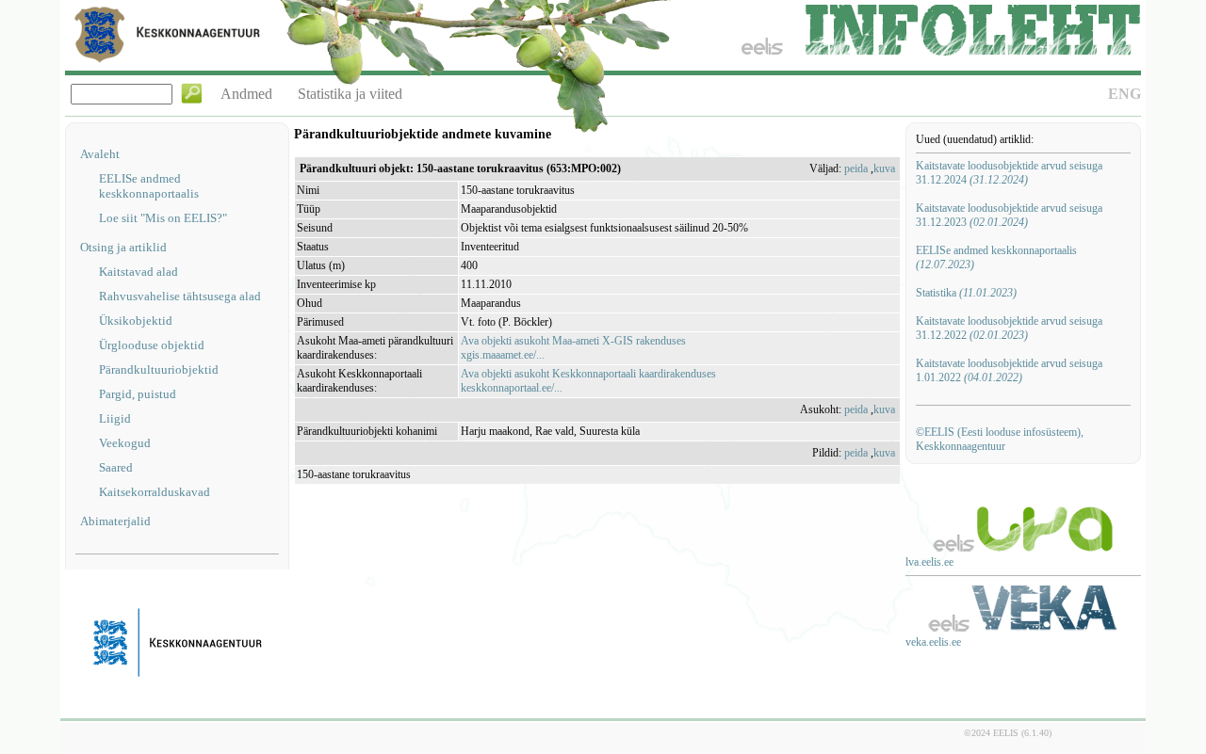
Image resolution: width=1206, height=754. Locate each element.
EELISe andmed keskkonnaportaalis (149, 186)
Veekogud (125, 443)
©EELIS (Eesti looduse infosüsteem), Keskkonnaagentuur (1000, 439)
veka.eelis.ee (933, 642)
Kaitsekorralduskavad (154, 492)
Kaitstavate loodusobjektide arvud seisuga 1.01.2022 (1009, 370)
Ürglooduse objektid (151, 345)
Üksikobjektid (135, 320)
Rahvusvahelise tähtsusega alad (180, 296)
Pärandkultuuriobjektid (159, 369)
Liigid (115, 418)
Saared (116, 467)
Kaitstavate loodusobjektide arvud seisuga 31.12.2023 (1009, 215)
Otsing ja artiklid (123, 247)
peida (856, 168)
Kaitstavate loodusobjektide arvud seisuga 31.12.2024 (1009, 172)
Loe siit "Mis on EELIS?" (163, 218)
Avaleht (100, 154)
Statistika (966, 292)
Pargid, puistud (137, 394)
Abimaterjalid (115, 521)
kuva (884, 168)
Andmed (246, 94)
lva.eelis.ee (929, 562)
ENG (1124, 94)
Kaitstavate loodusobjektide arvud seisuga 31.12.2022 (1009, 328)
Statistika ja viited (350, 94)
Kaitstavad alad (138, 272)
